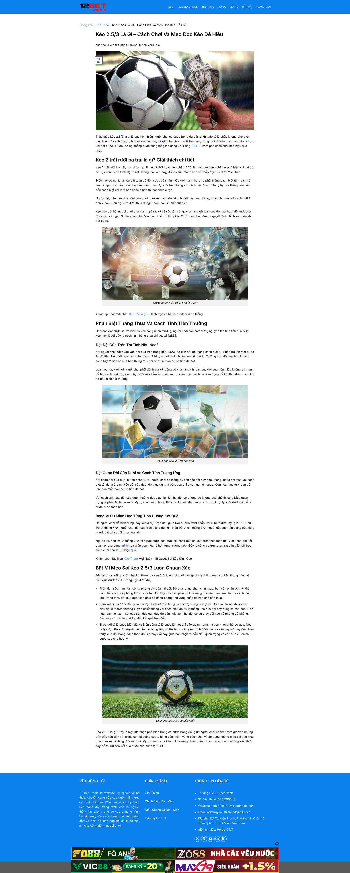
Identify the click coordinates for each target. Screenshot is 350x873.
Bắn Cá (247, 6)
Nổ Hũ (234, 6)
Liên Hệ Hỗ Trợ (155, 818)
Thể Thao (208, 6)
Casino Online (188, 6)
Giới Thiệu (152, 793)
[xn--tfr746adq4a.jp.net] (97, 7)
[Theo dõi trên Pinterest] (204, 839)
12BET (171, 6)
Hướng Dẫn (263, 6)
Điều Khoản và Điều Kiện (162, 810)
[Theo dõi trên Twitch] (224, 839)
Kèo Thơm (131, 558)
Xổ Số (222, 6)
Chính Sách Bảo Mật (159, 801)
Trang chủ (86, 25)
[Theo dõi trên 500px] (217, 839)
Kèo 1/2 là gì (137, 314)
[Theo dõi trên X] (198, 839)
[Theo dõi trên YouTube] (211, 839)
